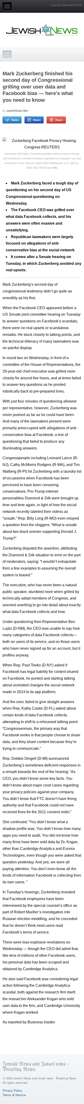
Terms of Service (14, 1095)
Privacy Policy (12, 1090)
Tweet (15, 120)
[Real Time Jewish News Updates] (42, 30)
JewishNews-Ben (17, 110)
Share (37, 120)
